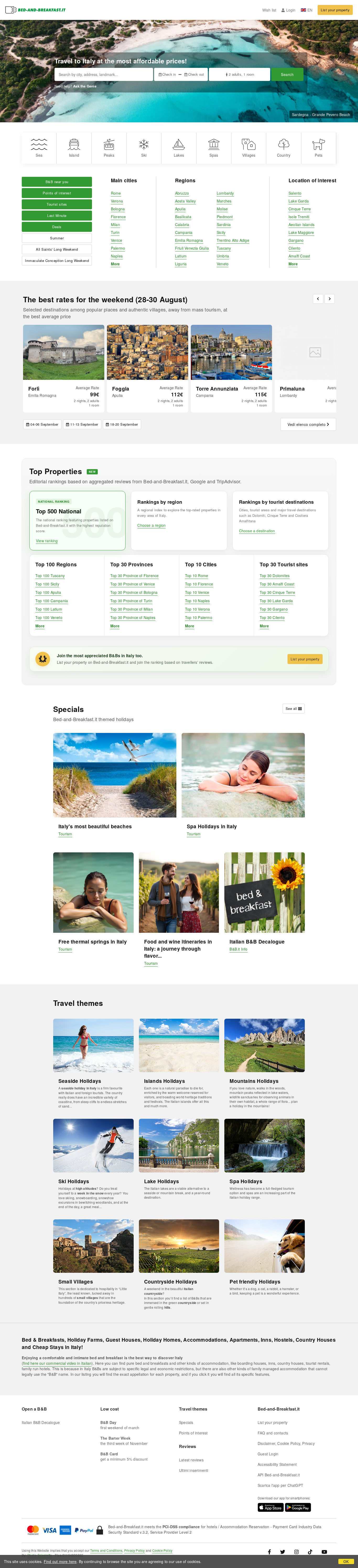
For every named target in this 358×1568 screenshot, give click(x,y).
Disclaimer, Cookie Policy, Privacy (286, 1443)
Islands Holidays (164, 1080)
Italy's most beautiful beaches (95, 826)
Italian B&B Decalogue (257, 941)
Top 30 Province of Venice (132, 583)
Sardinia (224, 224)
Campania (184, 232)
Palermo (118, 248)
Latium (181, 256)
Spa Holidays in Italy (212, 826)
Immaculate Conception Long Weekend (57, 260)
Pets (318, 155)
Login (290, 10)
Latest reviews (191, 1459)
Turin (115, 232)
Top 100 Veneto (48, 617)
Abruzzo (182, 193)
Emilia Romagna (189, 240)
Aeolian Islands (301, 224)
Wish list (269, 10)
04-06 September (44, 424)
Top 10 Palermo (198, 617)
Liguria (181, 263)
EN (309, 10)
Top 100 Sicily (47, 583)
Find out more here (60, 1561)
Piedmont (225, 216)
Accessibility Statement (277, 1464)
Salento (295, 193)
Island (74, 155)
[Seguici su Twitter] (282, 1551)
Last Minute (57, 215)
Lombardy (225, 193)
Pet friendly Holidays (255, 1281)
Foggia (120, 388)
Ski (144, 155)
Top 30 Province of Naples (132, 617)
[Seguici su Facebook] (271, 1551)
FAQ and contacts (273, 1432)
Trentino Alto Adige (233, 240)
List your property (335, 9)
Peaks (109, 155)
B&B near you (57, 181)
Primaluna (292, 388)
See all (291, 708)
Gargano (296, 240)
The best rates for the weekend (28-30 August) (105, 299)
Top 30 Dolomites (275, 575)
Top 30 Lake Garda (276, 600)
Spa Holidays (246, 1181)
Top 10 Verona (197, 609)
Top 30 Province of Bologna (134, 592)
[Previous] (318, 299)
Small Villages (75, 1281)
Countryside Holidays (170, 1281)
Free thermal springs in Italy (92, 941)
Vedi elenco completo (307, 424)
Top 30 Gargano (274, 609)
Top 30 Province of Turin (131, 600)
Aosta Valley (185, 201)
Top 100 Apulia (48, 592)
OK (346, 1561)
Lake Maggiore (301, 232)
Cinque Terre (300, 208)
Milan (115, 224)
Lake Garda (299, 201)
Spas (213, 155)
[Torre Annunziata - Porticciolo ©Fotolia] (231, 352)
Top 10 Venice (197, 592)
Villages (249, 155)
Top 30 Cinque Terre (277, 592)
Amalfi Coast (299, 256)
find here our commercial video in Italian (57, 1363)
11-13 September (84, 424)
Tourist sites (57, 204)
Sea (39, 155)
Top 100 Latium (48, 609)
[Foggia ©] (147, 352)
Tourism (65, 833)
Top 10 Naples (197, 600)
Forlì (33, 388)
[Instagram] (296, 1551)
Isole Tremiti (299, 216)
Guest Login (268, 1453)
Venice (116, 240)
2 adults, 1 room (241, 74)
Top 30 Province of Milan (131, 609)
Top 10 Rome (196, 575)
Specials (186, 1422)
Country (283, 155)
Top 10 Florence (199, 583)
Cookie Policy (162, 1550)
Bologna (118, 208)
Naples (117, 256)
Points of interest (57, 192)
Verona (117, 201)
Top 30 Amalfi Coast (277, 583)
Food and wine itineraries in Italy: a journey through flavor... (178, 948)
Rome (116, 193)
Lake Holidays (161, 1181)
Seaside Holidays (79, 1080)
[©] (315, 352)
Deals (57, 226)
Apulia (180, 208)
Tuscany (224, 248)
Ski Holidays (73, 1181)
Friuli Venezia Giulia (192, 248)
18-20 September (124, 424)
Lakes (179, 155)
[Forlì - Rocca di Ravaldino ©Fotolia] (63, 352)
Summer (57, 237)
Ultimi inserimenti (193, 1470)
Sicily (221, 232)
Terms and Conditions (106, 1550)
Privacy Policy (134, 1550)
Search (287, 74)
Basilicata (183, 216)
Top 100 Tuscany (50, 575)
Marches (224, 201)
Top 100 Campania (51, 600)
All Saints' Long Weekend (57, 249)
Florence (118, 216)
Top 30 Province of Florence (134, 575)
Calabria (182, 224)
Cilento (294, 248)
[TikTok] (310, 1551)
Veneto (223, 263)
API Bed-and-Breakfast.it (279, 1474)
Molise (222, 208)
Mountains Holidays (254, 1080)
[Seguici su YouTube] (324, 1551)
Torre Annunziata (217, 388)
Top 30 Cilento (272, 617)
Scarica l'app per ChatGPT (280, 1485)
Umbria (223, 256)
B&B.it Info (238, 949)
